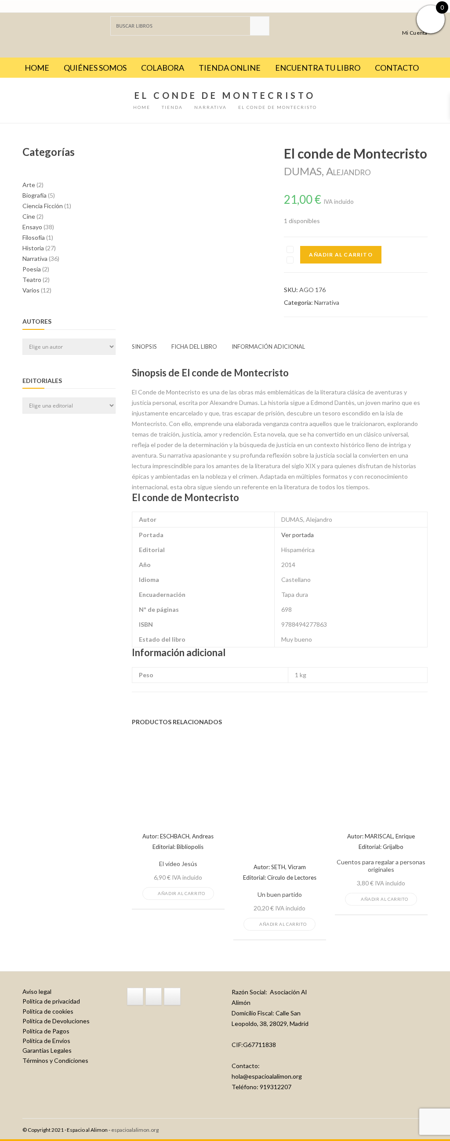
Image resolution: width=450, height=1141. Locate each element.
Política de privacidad (51, 1001)
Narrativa (326, 302)
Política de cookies (47, 1011)
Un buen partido (280, 894)
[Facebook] (135, 996)
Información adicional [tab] (268, 346)
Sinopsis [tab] (144, 346)
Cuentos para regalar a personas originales (381, 866)
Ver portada (297, 534)
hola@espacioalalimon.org (267, 1076)
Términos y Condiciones (55, 1060)
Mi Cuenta (415, 32)
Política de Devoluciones (56, 1021)
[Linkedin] (172, 996)
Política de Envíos (46, 1040)
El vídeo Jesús (178, 863)
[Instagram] (153, 996)
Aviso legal (36, 991)
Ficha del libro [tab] (194, 346)
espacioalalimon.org (135, 1130)
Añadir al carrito (340, 254)
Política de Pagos (45, 1031)
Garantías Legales (47, 1050)
